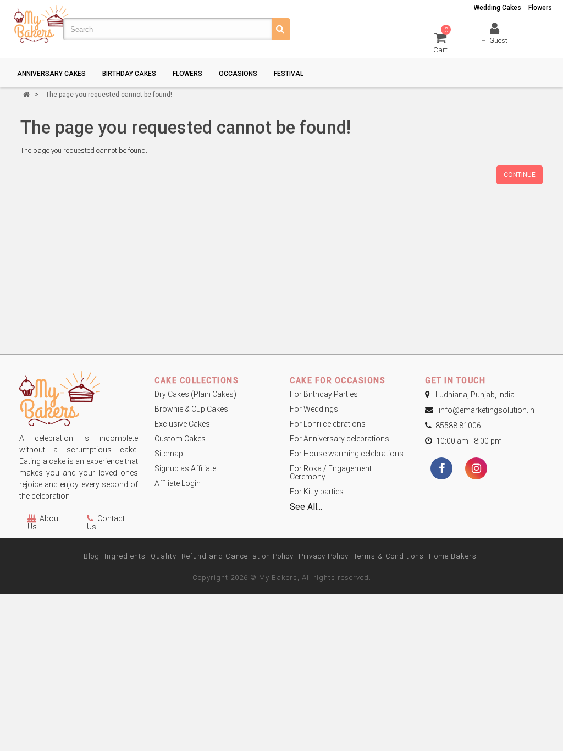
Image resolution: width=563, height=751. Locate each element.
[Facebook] (441, 469)
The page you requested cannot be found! (109, 94)
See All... (306, 506)
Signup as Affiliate (185, 468)
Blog (92, 556)
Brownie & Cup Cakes (191, 409)
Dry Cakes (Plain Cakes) (195, 394)
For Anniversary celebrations (339, 438)
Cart (440, 42)
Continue (520, 175)
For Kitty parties (317, 491)
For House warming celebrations (347, 453)
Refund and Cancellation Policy (237, 556)
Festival (288, 74)
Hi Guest (494, 40)
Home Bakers (453, 556)
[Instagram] (476, 469)
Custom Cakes (180, 438)
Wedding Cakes (497, 8)
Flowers (540, 8)
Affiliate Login (177, 483)
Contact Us (106, 522)
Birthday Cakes (129, 74)
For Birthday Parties (324, 394)
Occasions (238, 74)
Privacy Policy (324, 556)
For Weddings (314, 409)
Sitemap (168, 453)
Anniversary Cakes (51, 74)
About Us (43, 522)
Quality (163, 556)
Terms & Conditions (389, 556)
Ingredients (125, 556)
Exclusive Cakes (182, 423)
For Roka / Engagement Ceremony (331, 472)
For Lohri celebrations (328, 423)
